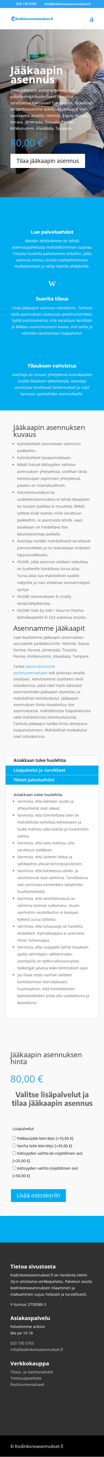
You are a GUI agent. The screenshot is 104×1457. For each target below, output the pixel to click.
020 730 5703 (22, 1343)
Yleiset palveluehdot (34, 780)
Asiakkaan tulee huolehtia (40, 760)
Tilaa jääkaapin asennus (48, 160)
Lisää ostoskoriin (38, 1195)
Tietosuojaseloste (25, 1378)
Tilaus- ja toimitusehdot (31, 1371)
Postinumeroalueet (27, 1384)
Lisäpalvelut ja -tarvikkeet (39, 770)
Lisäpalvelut (23, 1128)
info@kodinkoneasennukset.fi (36, 1349)
